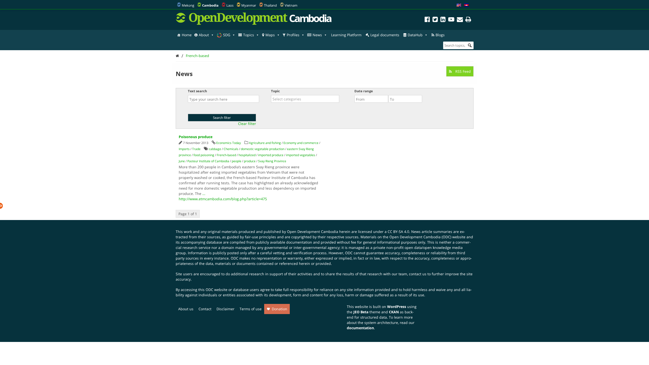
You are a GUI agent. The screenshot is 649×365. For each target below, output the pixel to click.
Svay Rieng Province (272, 161)
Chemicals (231, 149)
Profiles (293, 34)
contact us (417, 273)
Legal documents (384, 34)
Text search (197, 91)
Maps (270, 34)
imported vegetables (300, 155)
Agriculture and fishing (265, 143)
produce (250, 161)
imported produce (270, 155)
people (236, 161)
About (204, 34)
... (203, 193)
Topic (275, 91)
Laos (229, 5)
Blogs (440, 34)
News (317, 34)
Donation (279, 308)
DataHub (415, 34)
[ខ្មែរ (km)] (466, 5)
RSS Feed (462, 71)
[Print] (468, 20)
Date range (363, 91)
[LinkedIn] (443, 20)
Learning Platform (346, 34)
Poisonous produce (195, 136)
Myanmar (248, 5)
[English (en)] (459, 5)
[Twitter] (435, 20)
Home (187, 34)
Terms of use (251, 308)
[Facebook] (427, 20)
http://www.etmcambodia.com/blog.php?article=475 (223, 198)
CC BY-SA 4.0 (398, 231)
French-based (197, 55)
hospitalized (247, 155)
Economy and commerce (300, 143)
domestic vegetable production (262, 149)
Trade (196, 149)
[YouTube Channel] (451, 20)
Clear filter (247, 123)
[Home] (177, 55)
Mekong (188, 5)
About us (185, 308)
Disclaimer (226, 308)
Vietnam (291, 5)
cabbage (215, 149)
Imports (184, 149)
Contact (205, 308)
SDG (226, 34)
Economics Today (228, 143)
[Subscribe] (460, 20)
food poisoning (203, 155)
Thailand (270, 5)
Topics (248, 34)
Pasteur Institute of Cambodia (208, 161)
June (182, 161)
